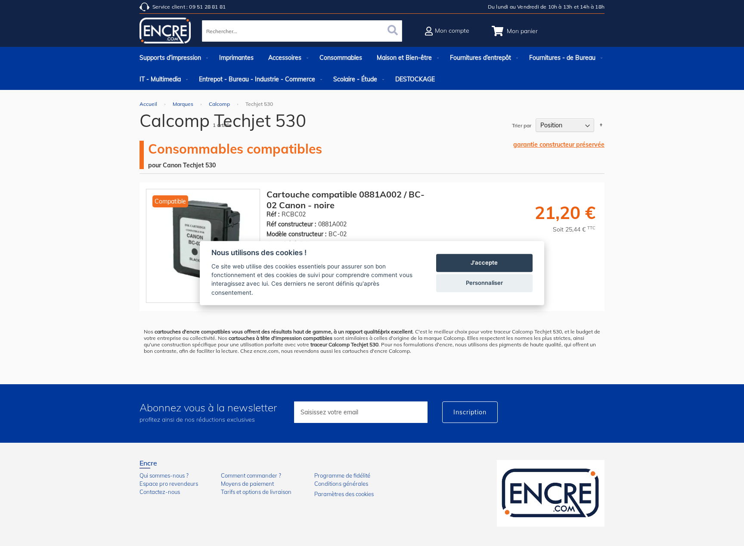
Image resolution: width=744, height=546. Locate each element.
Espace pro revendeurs (169, 483)
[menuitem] (172, 57)
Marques (184, 104)
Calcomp (220, 104)
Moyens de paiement (247, 483)
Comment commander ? (251, 475)
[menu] (372, 68)
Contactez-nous (160, 491)
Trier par (521, 125)
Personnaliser (484, 282)
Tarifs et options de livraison (256, 491)
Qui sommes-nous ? (164, 475)
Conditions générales (341, 483)
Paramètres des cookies (344, 493)
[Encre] (550, 493)
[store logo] (165, 32)
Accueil (149, 104)
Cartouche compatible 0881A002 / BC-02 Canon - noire (346, 199)
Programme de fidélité (342, 475)
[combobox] (302, 31)
